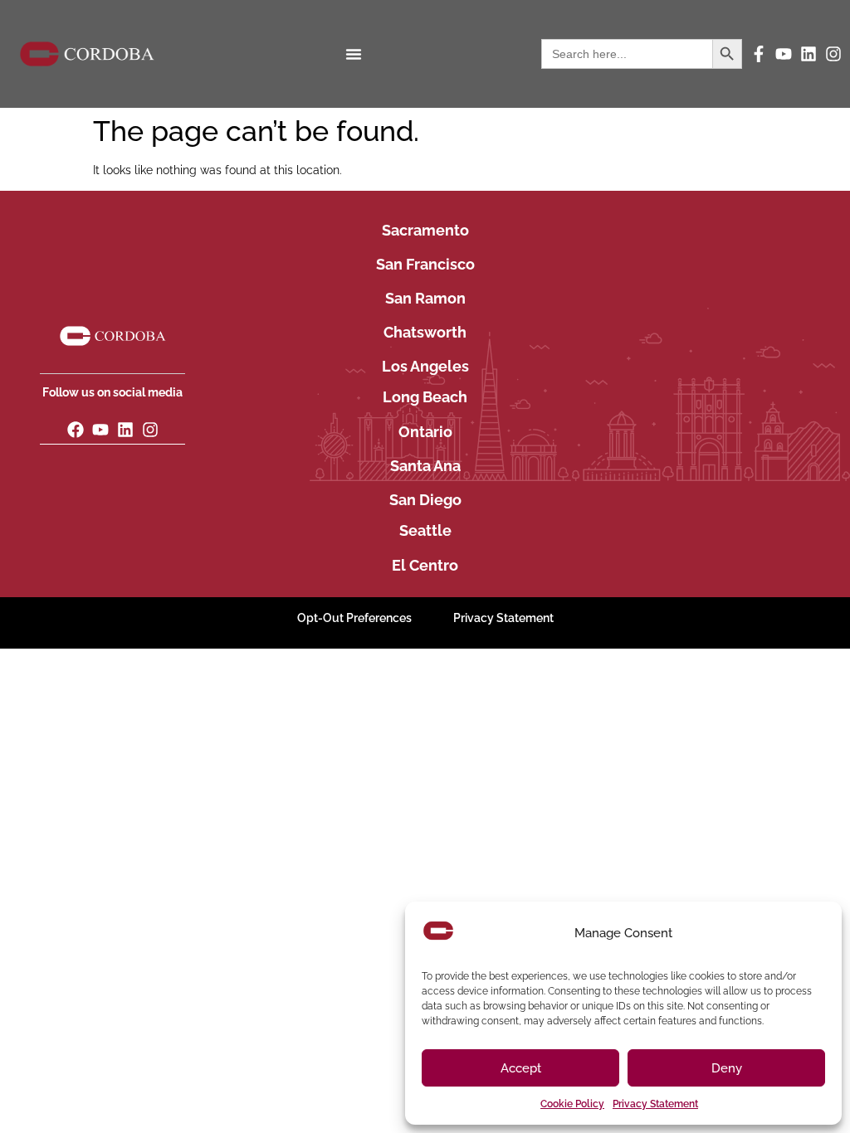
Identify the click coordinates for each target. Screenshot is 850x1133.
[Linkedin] (808, 54)
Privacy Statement (655, 1104)
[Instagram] (833, 54)
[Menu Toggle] (353, 54)
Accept (521, 1068)
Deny (726, 1068)
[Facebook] (75, 429)
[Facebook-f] (758, 54)
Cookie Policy (572, 1104)
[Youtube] (783, 54)
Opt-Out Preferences (354, 618)
